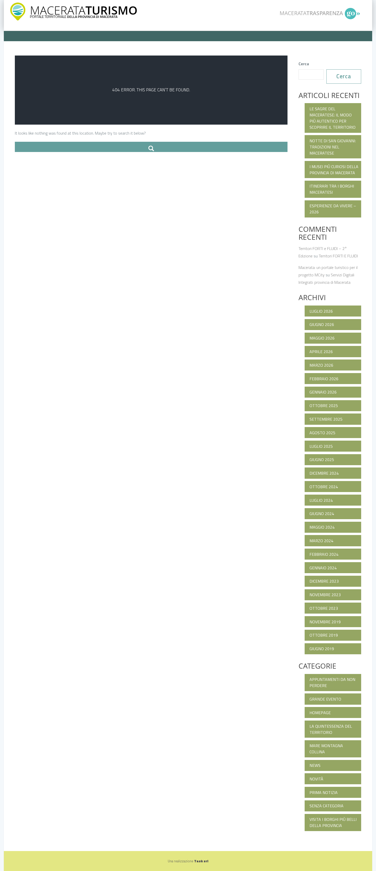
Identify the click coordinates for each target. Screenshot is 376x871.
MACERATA (83, 10)
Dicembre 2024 (324, 473)
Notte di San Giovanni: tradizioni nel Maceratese (332, 147)
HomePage (320, 713)
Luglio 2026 (321, 311)
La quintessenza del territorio (330, 729)
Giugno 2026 (321, 324)
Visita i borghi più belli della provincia (333, 822)
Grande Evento (325, 699)
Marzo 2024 (321, 541)
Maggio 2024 (322, 527)
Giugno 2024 (321, 513)
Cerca (303, 64)
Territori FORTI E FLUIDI (338, 256)
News (314, 765)
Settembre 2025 (325, 419)
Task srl (201, 861)
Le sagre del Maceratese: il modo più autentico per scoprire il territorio (332, 118)
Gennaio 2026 (323, 392)
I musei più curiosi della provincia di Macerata (333, 170)
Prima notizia (323, 792)
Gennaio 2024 (323, 568)
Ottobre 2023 (323, 608)
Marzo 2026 (321, 365)
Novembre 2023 (325, 595)
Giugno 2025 (321, 459)
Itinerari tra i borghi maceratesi (331, 189)
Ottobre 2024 (323, 487)
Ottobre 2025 (323, 405)
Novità (316, 779)
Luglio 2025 (321, 446)
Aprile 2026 (321, 352)
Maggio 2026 (322, 338)
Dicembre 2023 (324, 581)
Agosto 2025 (322, 433)
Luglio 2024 (321, 500)
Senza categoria (326, 806)
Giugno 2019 (321, 649)
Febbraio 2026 (323, 379)
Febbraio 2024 (323, 554)
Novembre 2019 (325, 622)
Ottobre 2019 (323, 635)
